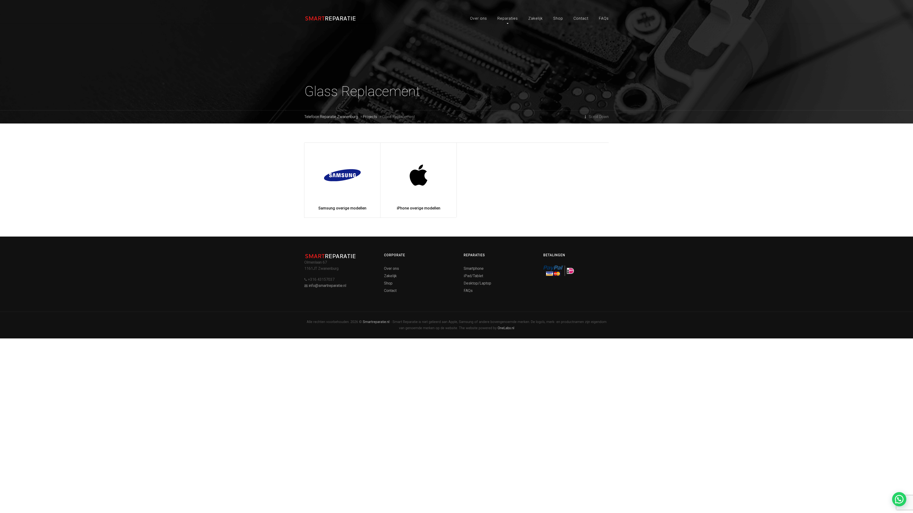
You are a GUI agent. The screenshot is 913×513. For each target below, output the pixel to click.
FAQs (604, 18)
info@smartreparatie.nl (327, 285)
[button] (899, 499)
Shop (558, 18)
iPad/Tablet (473, 276)
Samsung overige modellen (342, 208)
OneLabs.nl (506, 328)
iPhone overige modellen (418, 208)
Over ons (478, 18)
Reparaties (507, 18)
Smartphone (474, 268)
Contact (580, 18)
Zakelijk (535, 18)
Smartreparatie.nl (376, 322)
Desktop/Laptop (477, 283)
